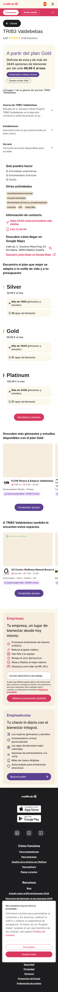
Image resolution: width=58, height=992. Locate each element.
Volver (13, 23)
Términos (29, 974)
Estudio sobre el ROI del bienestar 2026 (29, 893)
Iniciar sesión (30, 12)
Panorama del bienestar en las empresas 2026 (29, 898)
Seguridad (29, 964)
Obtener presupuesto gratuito (29, 698)
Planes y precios (29, 872)
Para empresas (29, 857)
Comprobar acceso (29, 507)
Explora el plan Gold (18, 80)
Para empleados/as (29, 851)
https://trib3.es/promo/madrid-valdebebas (31, 222)
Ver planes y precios (29, 417)
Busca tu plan (18, 776)
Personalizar (29, 947)
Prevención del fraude (29, 978)
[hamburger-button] (52, 4)
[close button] (52, 12)
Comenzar (11, 12)
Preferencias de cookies (29, 983)
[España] (45, 4)
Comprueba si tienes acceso (23, 74)
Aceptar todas (29, 954)
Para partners (29, 867)
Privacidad (29, 969)
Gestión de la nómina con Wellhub (29, 862)
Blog (29, 888)
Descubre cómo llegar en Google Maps (28, 254)
